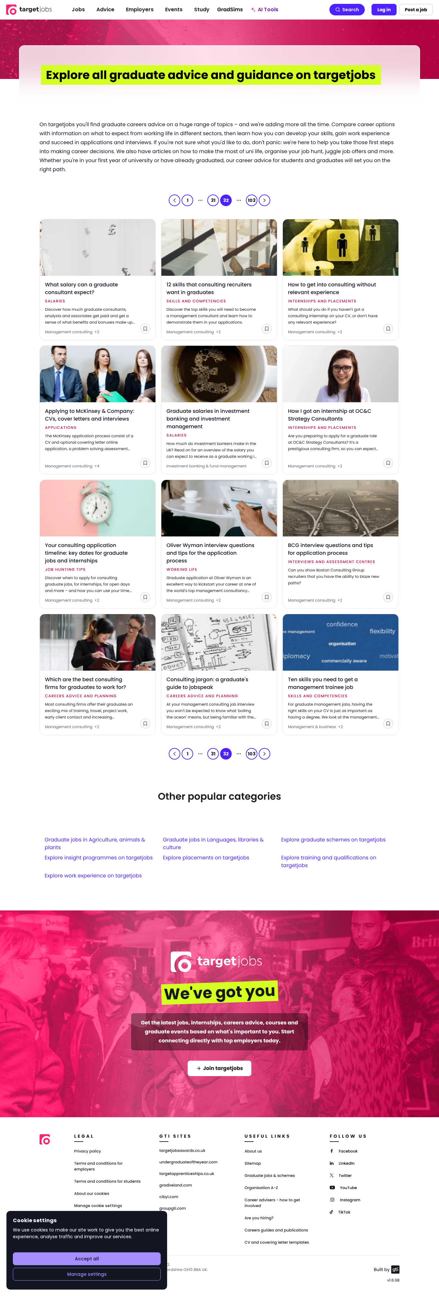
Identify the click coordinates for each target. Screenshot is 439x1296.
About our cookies (91, 1193)
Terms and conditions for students (107, 1181)
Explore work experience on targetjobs (93, 875)
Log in (384, 9)
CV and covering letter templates (277, 1242)
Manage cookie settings (98, 1205)
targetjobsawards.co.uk (182, 1150)
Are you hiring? (259, 1218)
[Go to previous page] (174, 200)
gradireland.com (175, 1185)
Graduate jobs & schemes (270, 1176)
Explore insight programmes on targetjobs (99, 857)
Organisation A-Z (261, 1188)
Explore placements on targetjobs (206, 857)
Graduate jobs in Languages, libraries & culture (213, 843)
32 (226, 200)
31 (213, 200)
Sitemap (253, 1163)
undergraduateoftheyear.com (188, 1162)
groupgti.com (172, 1208)
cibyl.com (168, 1197)
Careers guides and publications (276, 1230)
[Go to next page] (264, 200)
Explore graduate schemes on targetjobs (333, 839)
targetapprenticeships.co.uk (186, 1174)
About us (253, 1151)
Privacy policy (87, 1151)
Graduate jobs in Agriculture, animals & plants (95, 843)
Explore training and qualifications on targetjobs (328, 861)
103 (251, 200)
